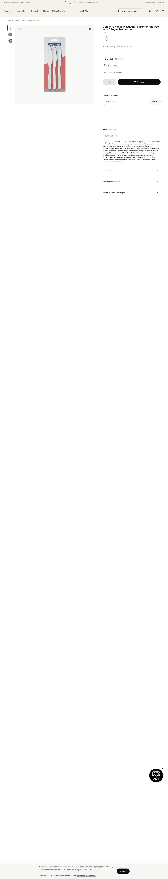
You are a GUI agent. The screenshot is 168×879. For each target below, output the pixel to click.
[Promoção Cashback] (156, 775)
